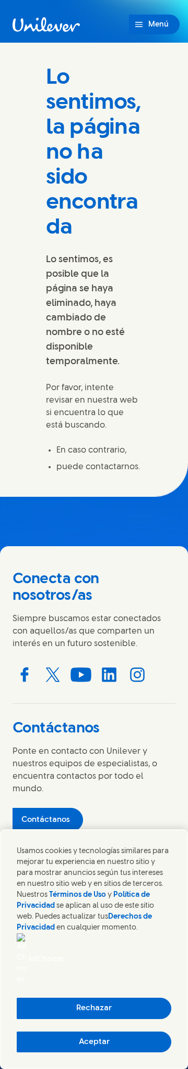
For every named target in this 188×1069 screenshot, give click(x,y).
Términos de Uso (77, 895)
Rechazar (94, 1008)
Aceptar (94, 1042)
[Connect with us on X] (53, 675)
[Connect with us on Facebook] (24, 675)
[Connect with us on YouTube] (81, 675)
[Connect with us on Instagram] (137, 675)
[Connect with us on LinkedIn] (109, 675)
